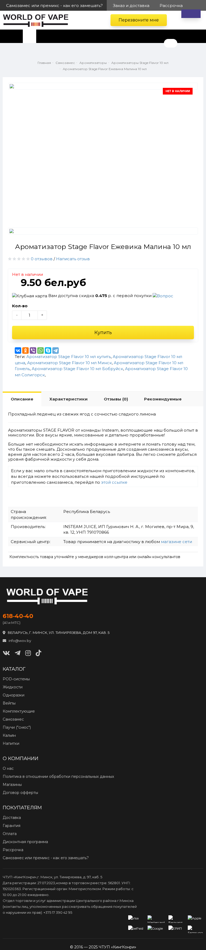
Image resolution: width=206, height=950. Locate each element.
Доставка (12, 817)
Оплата (10, 833)
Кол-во (20, 305)
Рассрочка (13, 849)
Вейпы (9, 703)
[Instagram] (28, 653)
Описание (22, 399)
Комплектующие (19, 711)
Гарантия (11, 825)
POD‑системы (16, 679)
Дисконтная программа (25, 841)
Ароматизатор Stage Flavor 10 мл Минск (69, 362)
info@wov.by (19, 640)
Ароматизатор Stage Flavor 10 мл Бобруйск (77, 368)
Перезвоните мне (139, 20)
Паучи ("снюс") (17, 727)
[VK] (6, 653)
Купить (103, 332)
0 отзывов (42, 258)
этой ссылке (114, 482)
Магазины (12, 784)
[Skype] (48, 350)
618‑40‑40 (18, 616)
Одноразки (13, 695)
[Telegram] (55, 350)
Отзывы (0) (116, 399)
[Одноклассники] (25, 350)
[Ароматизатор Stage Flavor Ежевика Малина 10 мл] (103, 86)
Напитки (11, 743)
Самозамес (13, 719)
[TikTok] (38, 653)
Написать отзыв (73, 258)
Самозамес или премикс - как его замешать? (46, 857)
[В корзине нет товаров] (191, 13)
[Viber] (33, 350)
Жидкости (13, 687)
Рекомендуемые (163, 399)
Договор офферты (20, 792)
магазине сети (176, 541)
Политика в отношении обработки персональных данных (58, 776)
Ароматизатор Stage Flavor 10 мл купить (68, 356)
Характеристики (68, 399)
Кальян (9, 735)
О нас (8, 768)
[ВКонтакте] (18, 350)
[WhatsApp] (40, 350)
